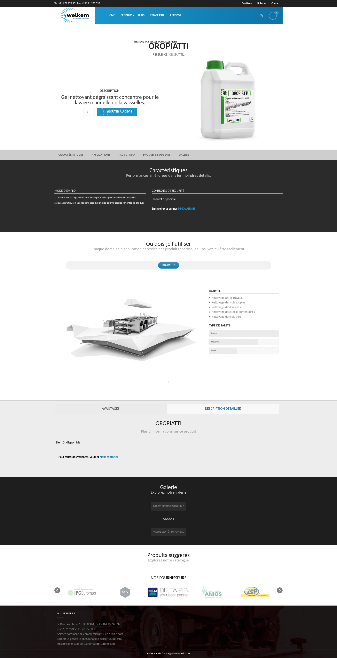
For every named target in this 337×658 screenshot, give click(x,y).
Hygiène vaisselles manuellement (155, 41)
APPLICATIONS (101, 154)
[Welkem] (74, 15)
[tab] (111, 409)
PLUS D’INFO (127, 154)
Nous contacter (109, 457)
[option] (110, 113)
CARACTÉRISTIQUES (70, 154)
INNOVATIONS (186, 209)
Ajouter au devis (119, 111)
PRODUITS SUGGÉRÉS (156, 154)
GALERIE (184, 154)
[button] (57, 590)
